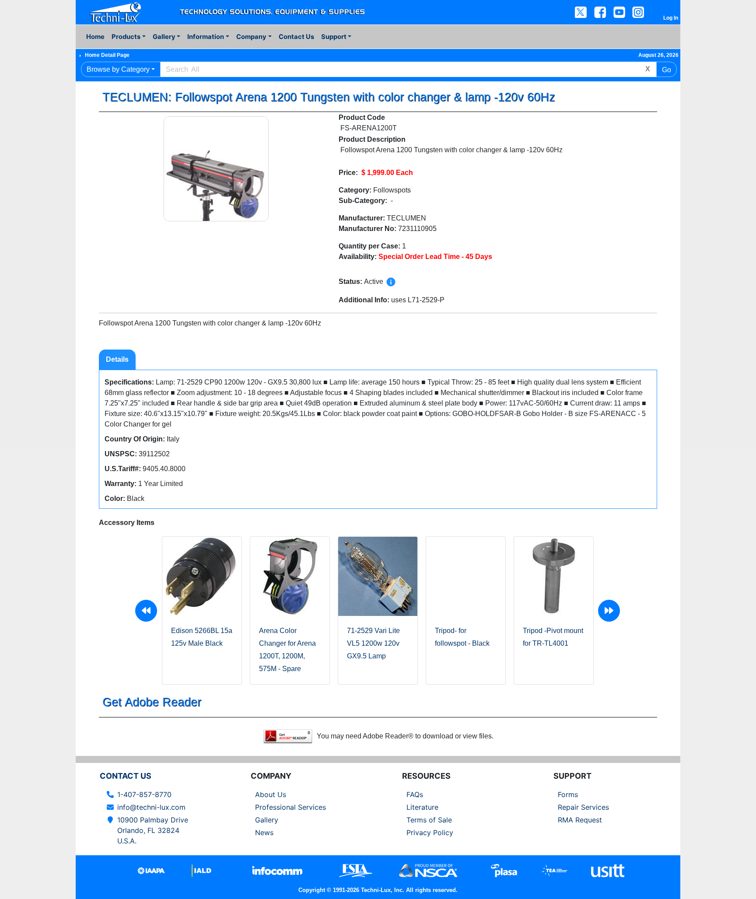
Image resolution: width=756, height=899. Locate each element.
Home (95, 37)
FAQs (414, 794)
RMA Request (580, 819)
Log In (670, 18)
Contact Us (296, 37)
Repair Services (583, 807)
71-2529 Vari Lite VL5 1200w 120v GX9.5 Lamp (373, 643)
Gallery (266, 819)
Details (117, 359)
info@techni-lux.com (151, 807)
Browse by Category (118, 69)
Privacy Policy (429, 832)
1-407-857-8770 (144, 794)
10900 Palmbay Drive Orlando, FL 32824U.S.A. (152, 830)
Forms (568, 794)
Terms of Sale (429, 819)
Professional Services (290, 807)
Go (666, 69)
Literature (422, 807)
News (264, 832)
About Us (270, 794)
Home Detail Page (107, 55)
